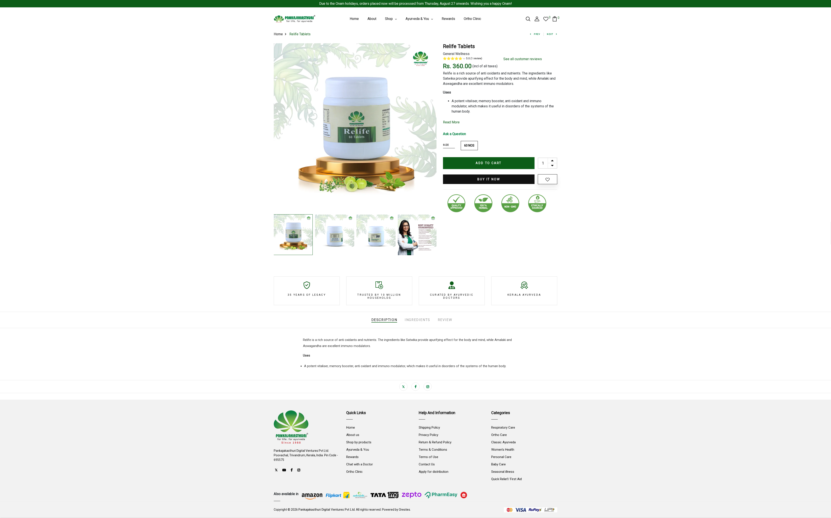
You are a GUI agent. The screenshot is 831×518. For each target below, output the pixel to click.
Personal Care (501, 457)
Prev (537, 34)
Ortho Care (499, 435)
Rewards (352, 457)
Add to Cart (489, 163)
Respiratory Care (503, 427)
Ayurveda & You (357, 450)
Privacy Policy (428, 435)
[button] (470, 59)
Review (445, 320)
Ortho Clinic (354, 472)
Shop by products (358, 442)
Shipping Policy (429, 427)
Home (278, 34)
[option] (355, 127)
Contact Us (427, 464)
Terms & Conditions (433, 450)
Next (550, 34)
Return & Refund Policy (435, 442)
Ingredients (417, 320)
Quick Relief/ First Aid (506, 479)
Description (384, 320)
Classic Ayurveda (503, 442)
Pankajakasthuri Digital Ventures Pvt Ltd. (326, 510)
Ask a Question (454, 134)
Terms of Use (428, 457)
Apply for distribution (433, 472)
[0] (545, 19)
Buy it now (488, 179)
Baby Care (498, 464)
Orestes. (405, 510)
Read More (451, 122)
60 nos (469, 145)
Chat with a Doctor (359, 464)
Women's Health (502, 450)
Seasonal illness (502, 472)
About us (352, 435)
